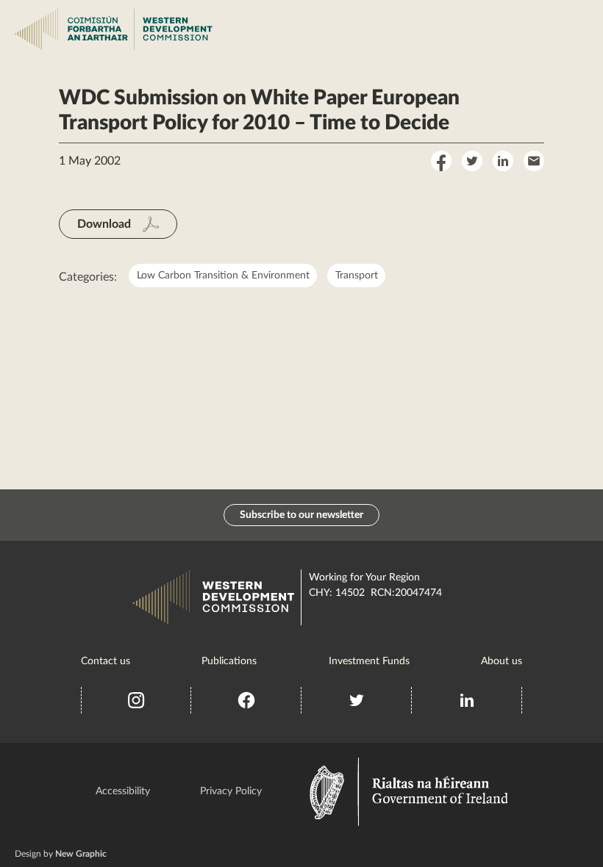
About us (501, 661)
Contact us (105, 661)
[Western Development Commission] (38, 29)
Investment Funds (369, 661)
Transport (356, 275)
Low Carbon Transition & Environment (223, 275)
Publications (229, 661)
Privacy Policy (231, 791)
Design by (61, 853)
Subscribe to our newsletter (301, 515)
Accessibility (123, 791)
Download (104, 224)
